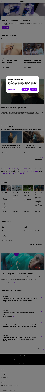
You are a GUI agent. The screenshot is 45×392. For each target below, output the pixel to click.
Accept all (34, 89)
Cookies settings (11, 89)
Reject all (25, 89)
